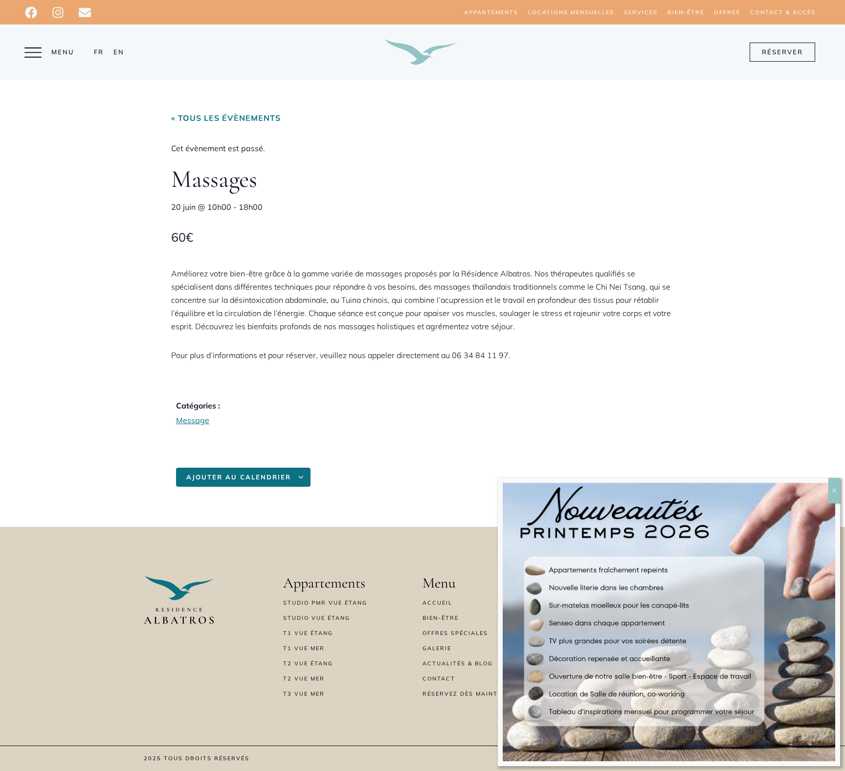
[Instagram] (57, 12)
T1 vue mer (304, 648)
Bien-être (685, 12)
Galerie (436, 648)
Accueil (437, 602)
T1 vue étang (308, 633)
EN (118, 52)
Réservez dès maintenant (471, 693)
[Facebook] (31, 12)
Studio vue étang (316, 617)
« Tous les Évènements (226, 118)
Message (192, 420)
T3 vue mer (304, 693)
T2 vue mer (304, 678)
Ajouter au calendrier (240, 477)
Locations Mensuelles (571, 12)
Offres (727, 12)
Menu (62, 52)
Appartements (491, 12)
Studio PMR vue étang (325, 602)
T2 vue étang (308, 663)
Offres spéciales (455, 633)
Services (641, 12)
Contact (438, 678)
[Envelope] (84, 12)
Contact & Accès (783, 12)
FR (99, 52)
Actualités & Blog (457, 663)
